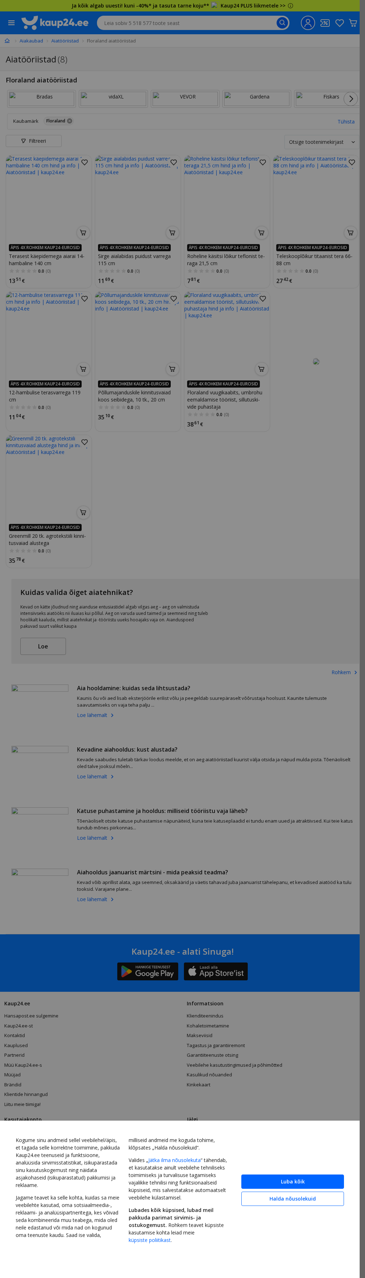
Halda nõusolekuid (292, 1198)
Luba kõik (293, 1181)
